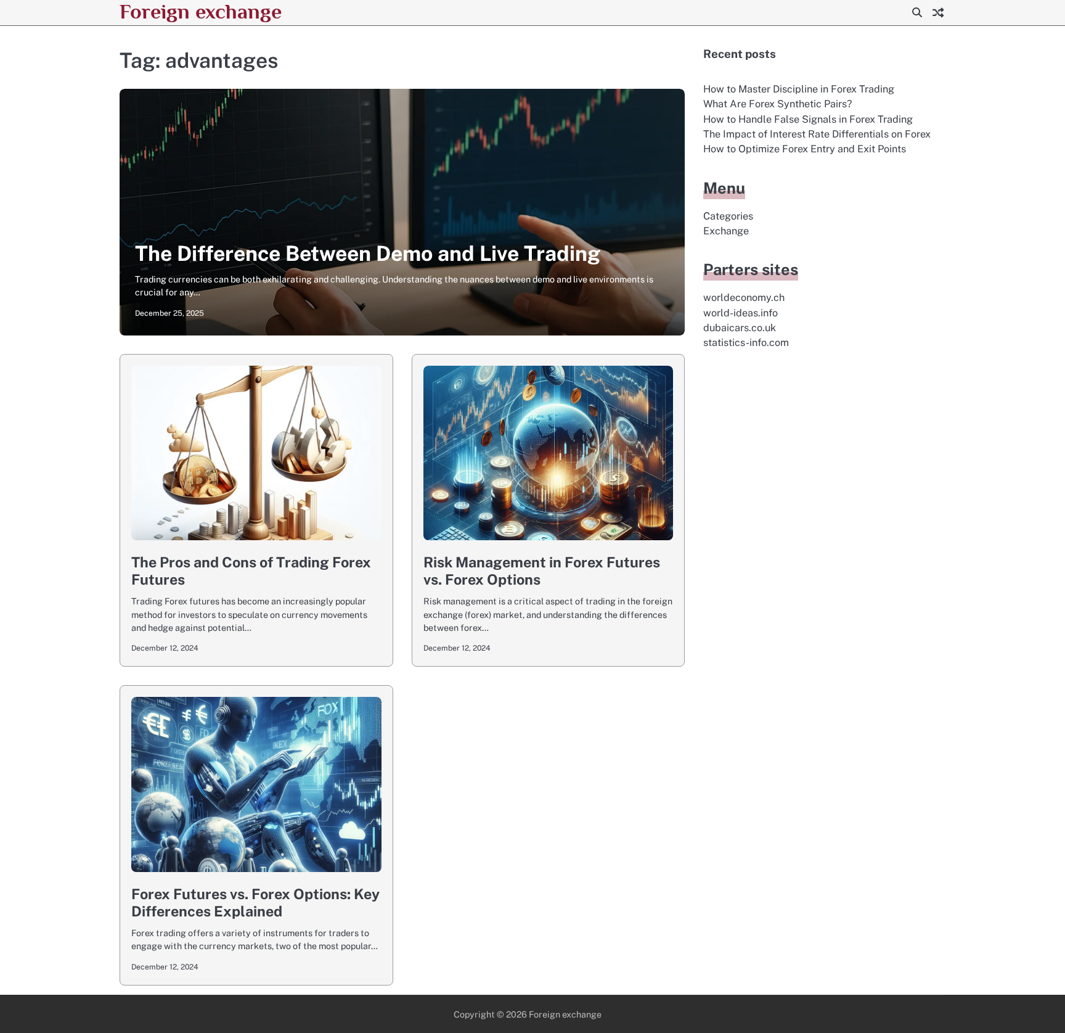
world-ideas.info (740, 313)
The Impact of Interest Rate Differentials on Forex (817, 134)
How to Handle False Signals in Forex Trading (808, 119)
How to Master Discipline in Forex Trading (798, 89)
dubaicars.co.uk (739, 328)
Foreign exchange (201, 11)
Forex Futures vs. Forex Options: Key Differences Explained (255, 903)
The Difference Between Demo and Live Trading (367, 253)
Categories (728, 216)
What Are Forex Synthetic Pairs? (777, 104)
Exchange (726, 231)
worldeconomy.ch (744, 297)
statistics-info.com (746, 342)
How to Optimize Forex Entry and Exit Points (804, 149)
